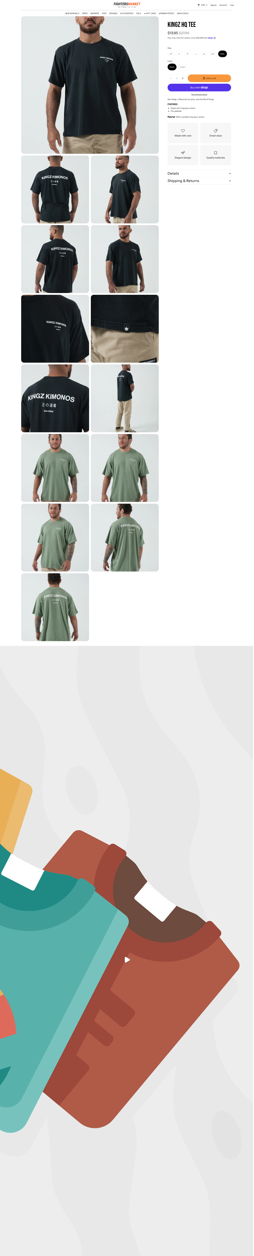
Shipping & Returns (183, 181)
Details (173, 173)
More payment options (199, 94)
